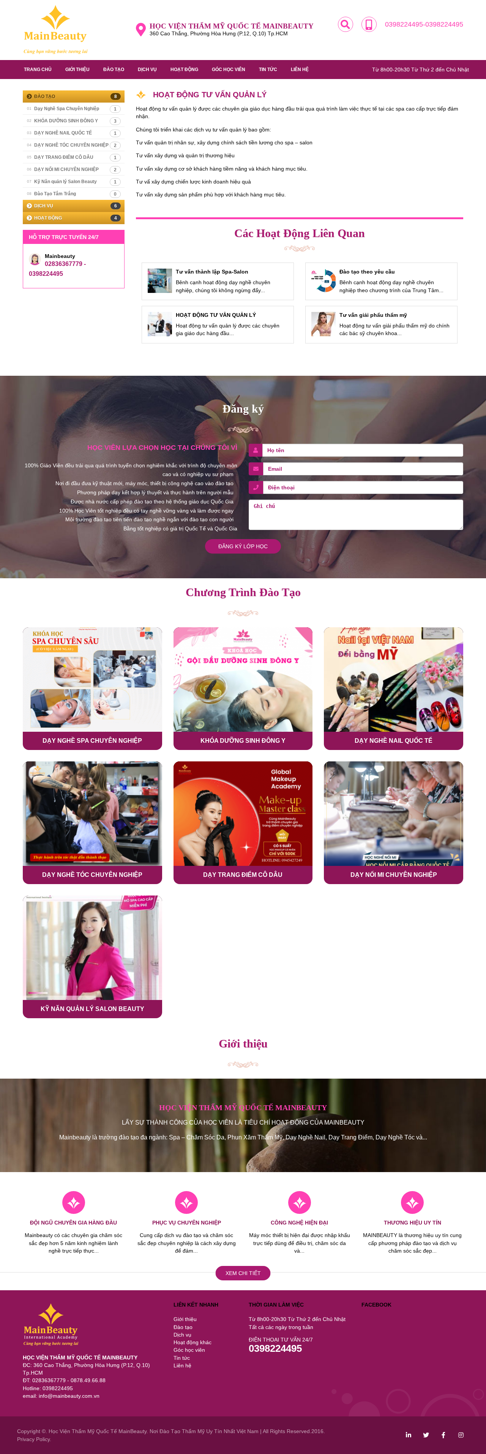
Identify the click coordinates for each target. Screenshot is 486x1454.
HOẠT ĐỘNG (75, 218)
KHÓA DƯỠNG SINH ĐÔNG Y (72, 121)
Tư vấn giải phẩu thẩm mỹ (373, 315)
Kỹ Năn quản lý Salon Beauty (72, 182)
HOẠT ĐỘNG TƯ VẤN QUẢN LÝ (216, 315)
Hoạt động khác (192, 1342)
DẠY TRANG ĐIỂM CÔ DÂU (72, 157)
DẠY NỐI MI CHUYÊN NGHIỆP (72, 169)
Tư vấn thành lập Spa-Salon (212, 272)
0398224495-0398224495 (424, 24)
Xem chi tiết (243, 1273)
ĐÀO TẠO (75, 96)
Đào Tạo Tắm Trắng (72, 194)
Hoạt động (184, 69)
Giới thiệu (77, 69)
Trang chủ (38, 69)
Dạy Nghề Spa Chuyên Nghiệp (72, 109)
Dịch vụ (147, 69)
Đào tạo (113, 69)
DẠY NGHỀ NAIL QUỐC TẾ (72, 133)
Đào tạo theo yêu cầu (367, 272)
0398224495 (275, 1348)
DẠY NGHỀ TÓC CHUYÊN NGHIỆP (72, 145)
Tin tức (268, 69)
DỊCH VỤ (75, 206)
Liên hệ (300, 69)
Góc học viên (228, 69)
